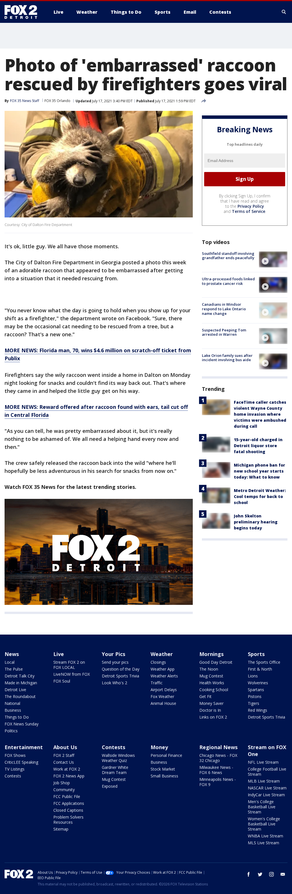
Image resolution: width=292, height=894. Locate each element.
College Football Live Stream (267, 771)
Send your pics (115, 662)
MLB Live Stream (264, 781)
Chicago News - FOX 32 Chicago (218, 758)
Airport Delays (164, 689)
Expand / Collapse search (284, 12)
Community (64, 789)
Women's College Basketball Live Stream (264, 824)
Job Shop (61, 782)
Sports (256, 654)
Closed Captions (68, 810)
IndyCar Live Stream (266, 794)
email (282, 874)
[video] (273, 259)
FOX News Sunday (21, 724)
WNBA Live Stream (265, 836)
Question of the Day (120, 669)
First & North (260, 669)
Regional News (218, 747)
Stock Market (163, 769)
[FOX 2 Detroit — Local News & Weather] (23, 12)
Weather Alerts (164, 676)
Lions (253, 676)
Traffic (157, 682)
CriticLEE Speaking (21, 762)
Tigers (253, 703)
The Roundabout (20, 696)
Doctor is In (210, 710)
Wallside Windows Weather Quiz (118, 758)
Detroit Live (15, 689)
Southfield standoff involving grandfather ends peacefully (228, 256)
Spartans (256, 689)
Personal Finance (166, 755)
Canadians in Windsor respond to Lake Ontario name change (224, 309)
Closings (158, 662)
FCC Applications (68, 803)
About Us (65, 747)
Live (58, 654)
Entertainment (24, 747)
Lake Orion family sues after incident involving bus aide (227, 358)
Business (13, 710)
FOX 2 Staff (63, 755)
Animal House (163, 703)
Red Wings (257, 710)
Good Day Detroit (215, 662)
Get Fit (205, 696)
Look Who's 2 (114, 682)
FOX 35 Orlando (57, 100)
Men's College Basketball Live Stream (261, 807)
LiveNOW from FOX (71, 674)
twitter (260, 874)
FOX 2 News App (68, 776)
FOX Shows (15, 755)
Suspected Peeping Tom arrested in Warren (224, 332)
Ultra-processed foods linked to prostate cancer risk (228, 281)
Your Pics (113, 654)
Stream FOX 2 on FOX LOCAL (69, 664)
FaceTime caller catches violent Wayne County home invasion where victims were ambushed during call (260, 414)
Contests (13, 776)
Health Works (211, 682)
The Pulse (14, 669)
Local (10, 662)
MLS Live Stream (263, 842)
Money (159, 747)
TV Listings (15, 769)
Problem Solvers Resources (68, 819)
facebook (248, 874)
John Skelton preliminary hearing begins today (255, 522)
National (12, 703)
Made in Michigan (21, 682)
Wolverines (258, 682)
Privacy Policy (251, 206)
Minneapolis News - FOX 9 (217, 782)
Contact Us (63, 762)
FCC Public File (66, 796)
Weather (162, 654)
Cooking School (213, 689)
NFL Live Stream (263, 762)
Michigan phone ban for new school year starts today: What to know (259, 471)
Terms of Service (248, 211)
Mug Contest (211, 676)
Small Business (164, 776)
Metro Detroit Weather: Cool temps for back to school (260, 496)
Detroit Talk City (20, 676)
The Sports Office (264, 662)
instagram (271, 874)
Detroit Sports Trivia (120, 676)
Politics (11, 730)
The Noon (208, 669)
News (12, 654)
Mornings (211, 654)
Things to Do (17, 717)
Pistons (254, 696)
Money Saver (211, 703)
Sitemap (60, 829)
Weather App (163, 669)
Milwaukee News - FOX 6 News (216, 770)
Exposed (109, 786)
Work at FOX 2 (66, 769)
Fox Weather (162, 696)
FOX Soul (61, 681)
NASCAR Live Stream (267, 788)
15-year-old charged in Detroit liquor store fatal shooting (258, 445)
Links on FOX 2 (213, 717)
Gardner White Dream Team (115, 770)
